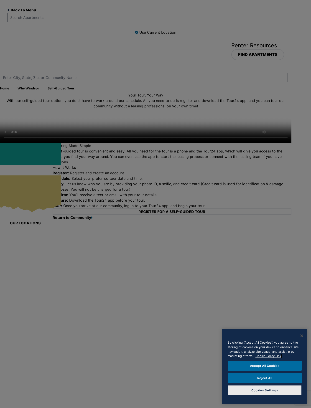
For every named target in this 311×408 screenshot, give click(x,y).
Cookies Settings (264, 390)
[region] (264, 366)
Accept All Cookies (265, 365)
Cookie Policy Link (268, 356)
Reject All (264, 378)
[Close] (302, 336)
